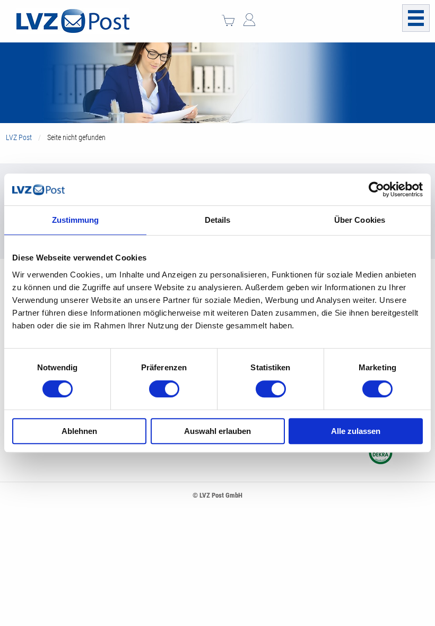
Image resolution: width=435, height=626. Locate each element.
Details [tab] (218, 219)
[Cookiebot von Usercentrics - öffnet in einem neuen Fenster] (376, 189)
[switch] (164, 388)
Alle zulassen (355, 431)
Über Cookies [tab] (359, 219)
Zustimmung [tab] (75, 219)
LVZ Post (19, 137)
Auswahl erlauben (217, 431)
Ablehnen (79, 431)
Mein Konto (249, 19)
